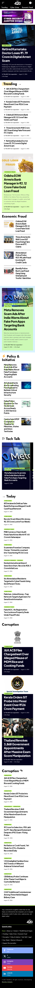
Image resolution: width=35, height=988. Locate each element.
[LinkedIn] (17, 974)
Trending (20, 560)
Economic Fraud (10, 172)
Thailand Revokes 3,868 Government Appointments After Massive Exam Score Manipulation (17, 748)
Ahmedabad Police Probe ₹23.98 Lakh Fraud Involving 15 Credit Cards (23, 258)
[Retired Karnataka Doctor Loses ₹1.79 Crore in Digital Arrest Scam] (17, 35)
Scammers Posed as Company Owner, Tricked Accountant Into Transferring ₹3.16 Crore (17, 550)
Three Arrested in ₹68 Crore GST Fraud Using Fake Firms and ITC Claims (17, 130)
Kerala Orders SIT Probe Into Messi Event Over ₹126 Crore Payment (17, 104)
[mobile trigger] (3, 3)
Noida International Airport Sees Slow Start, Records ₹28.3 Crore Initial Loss (17, 565)
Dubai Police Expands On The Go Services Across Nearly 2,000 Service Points (11, 407)
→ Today (9, 496)
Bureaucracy (9, 736)
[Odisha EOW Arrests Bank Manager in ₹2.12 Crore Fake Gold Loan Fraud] (17, 163)
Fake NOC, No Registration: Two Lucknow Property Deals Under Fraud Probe (16, 612)
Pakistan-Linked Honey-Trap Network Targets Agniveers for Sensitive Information (17, 596)
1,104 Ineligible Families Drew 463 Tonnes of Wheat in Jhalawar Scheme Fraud (16, 863)
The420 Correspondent (10, 74)
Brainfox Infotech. (7, 982)
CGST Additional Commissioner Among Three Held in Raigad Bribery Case (17, 894)
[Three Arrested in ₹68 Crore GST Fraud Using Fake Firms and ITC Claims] (9, 239)
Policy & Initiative (20, 304)
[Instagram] (17, 962)
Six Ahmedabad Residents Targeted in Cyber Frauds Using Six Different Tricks (17, 581)
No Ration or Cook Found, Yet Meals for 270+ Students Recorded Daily (16, 848)
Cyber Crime (6, 45)
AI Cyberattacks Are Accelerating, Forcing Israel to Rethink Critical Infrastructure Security (11, 389)
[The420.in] (17, 2)
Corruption (8, 646)
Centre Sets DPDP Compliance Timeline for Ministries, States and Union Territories (11, 425)
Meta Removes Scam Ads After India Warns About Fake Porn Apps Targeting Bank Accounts (16, 319)
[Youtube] (17, 968)
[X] (17, 956)
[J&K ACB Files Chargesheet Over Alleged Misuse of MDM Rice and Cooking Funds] (17, 637)
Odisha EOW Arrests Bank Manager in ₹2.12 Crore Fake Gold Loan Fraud (16, 117)
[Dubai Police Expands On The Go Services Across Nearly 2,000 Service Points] (26, 403)
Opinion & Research (10, 560)
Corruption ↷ (12, 770)
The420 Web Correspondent (13, 345)
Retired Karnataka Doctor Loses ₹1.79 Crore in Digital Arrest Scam (16, 54)
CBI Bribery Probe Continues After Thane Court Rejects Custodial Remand (16, 879)
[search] (26, 3)
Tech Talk (8, 306)
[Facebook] (17, 950)
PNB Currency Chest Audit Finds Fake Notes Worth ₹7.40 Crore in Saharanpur (17, 534)
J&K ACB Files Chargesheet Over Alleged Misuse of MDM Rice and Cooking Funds (16, 91)
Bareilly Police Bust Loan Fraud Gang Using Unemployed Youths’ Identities (23, 273)
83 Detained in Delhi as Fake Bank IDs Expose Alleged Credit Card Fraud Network (17, 506)
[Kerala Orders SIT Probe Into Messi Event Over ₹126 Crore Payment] (17, 684)
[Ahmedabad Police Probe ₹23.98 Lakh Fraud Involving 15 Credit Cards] (9, 255)
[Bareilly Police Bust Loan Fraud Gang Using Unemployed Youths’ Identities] (9, 271)
